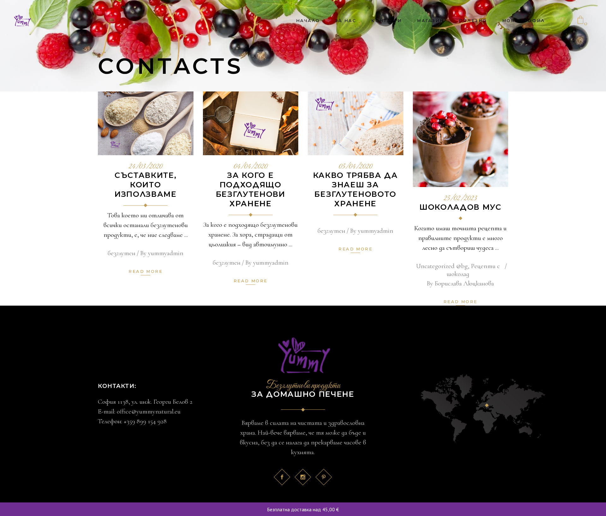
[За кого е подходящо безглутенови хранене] (251, 123)
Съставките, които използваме (146, 185)
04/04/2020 (251, 167)
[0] (580, 20)
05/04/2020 (355, 167)
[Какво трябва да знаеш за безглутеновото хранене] (355, 123)
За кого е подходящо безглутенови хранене (250, 189)
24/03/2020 (146, 167)
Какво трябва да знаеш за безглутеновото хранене (355, 189)
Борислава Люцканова (464, 283)
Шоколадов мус (460, 207)
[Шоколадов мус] (460, 139)
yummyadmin (165, 253)
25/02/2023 (460, 198)
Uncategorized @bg (442, 266)
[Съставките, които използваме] (145, 123)
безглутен (121, 253)
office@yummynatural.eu (149, 411)
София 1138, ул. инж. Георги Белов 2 (145, 402)
